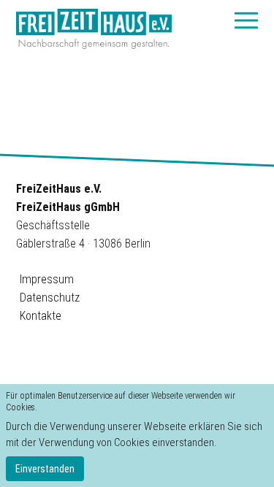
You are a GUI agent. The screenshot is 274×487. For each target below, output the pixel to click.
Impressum (47, 279)
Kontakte (40, 316)
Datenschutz (50, 297)
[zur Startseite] (94, 28)
